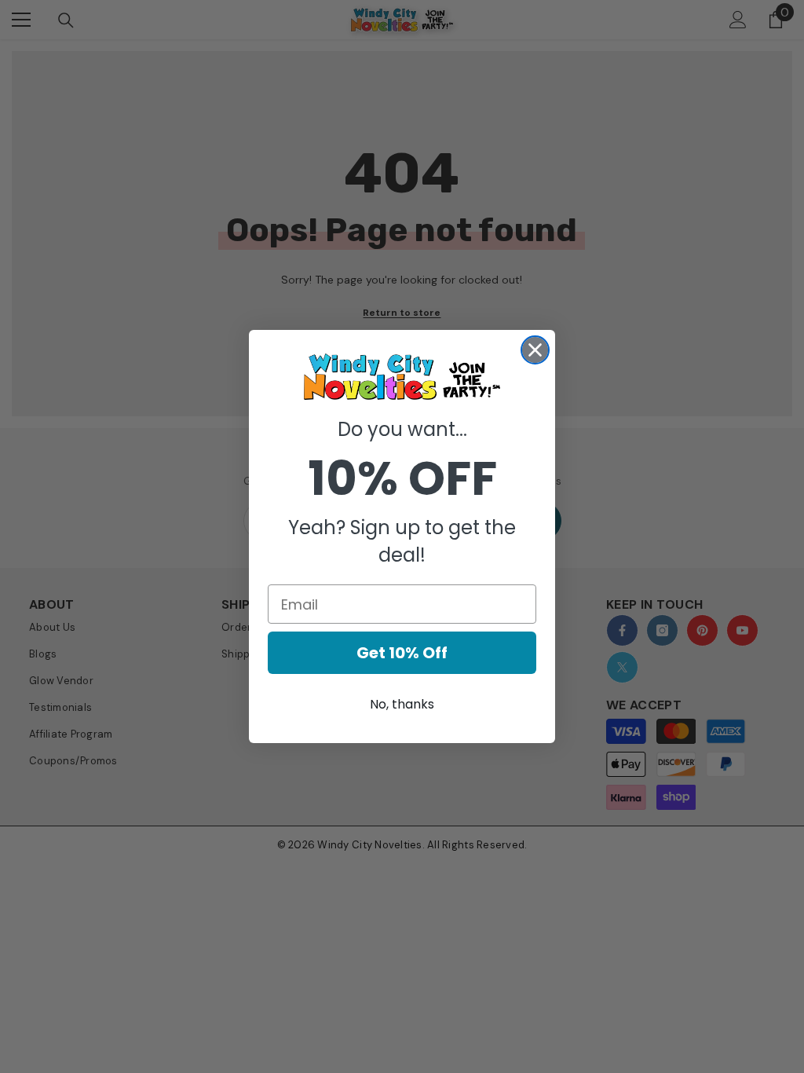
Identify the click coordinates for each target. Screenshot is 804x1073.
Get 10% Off (402, 653)
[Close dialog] (535, 350)
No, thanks (402, 704)
